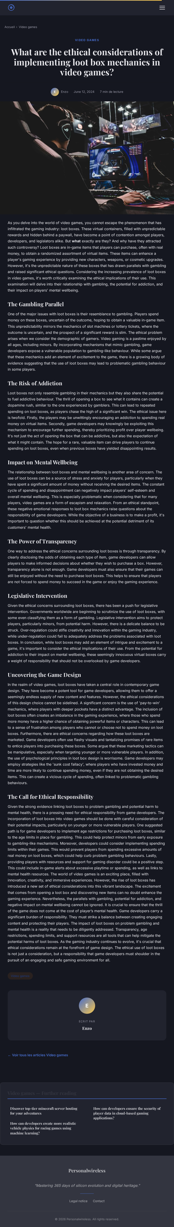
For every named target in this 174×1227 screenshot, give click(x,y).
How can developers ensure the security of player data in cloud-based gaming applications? (126, 1113)
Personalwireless (87, 1170)
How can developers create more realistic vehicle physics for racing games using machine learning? (43, 1128)
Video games (28, 27)
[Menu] (162, 7)
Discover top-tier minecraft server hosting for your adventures (43, 1110)
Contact (99, 1201)
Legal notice (78, 1201)
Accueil (10, 27)
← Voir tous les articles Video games (38, 1055)
